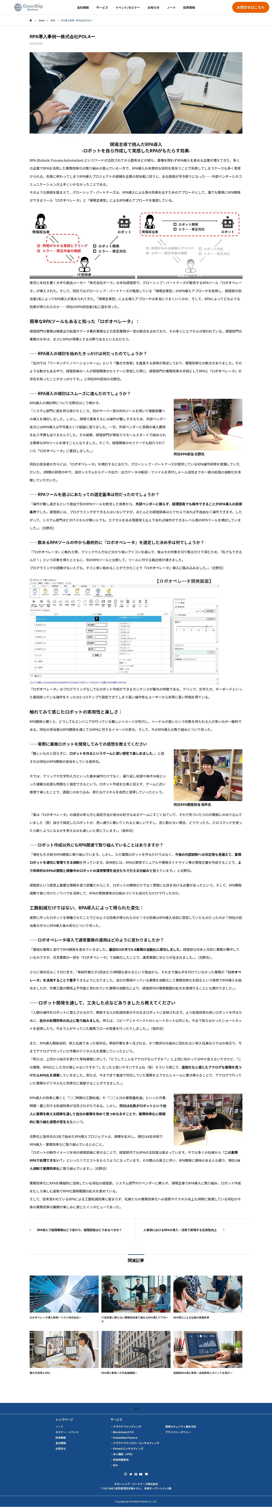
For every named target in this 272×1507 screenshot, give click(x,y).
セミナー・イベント (67, 1432)
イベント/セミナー (127, 7)
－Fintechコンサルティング (126, 1448)
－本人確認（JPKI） (122, 1454)
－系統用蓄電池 (119, 1459)
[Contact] (146, 1474)
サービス (102, 7)
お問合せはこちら (251, 7)
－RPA (114, 1465)
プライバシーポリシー (178, 1432)
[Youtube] (140, 1474)
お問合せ (61, 1448)
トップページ (64, 1419)
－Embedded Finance (123, 1437)
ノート (171, 7)
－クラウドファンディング (125, 1426)
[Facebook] (135, 1474)
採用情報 (189, 7)
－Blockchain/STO (122, 1432)
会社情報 (83, 7)
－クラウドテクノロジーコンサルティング (134, 1443)
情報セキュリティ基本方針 (180, 1426)
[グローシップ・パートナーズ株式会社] (28, 7)
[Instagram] (125, 1474)
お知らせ (153, 7)
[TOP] (136, 1408)
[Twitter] (131, 1474)
